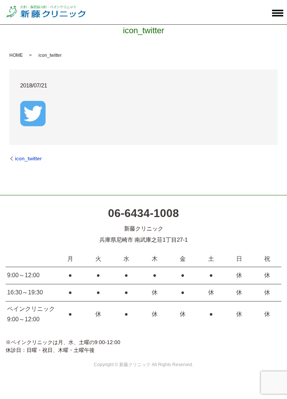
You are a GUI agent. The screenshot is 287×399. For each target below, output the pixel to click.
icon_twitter (28, 158)
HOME (16, 55)
